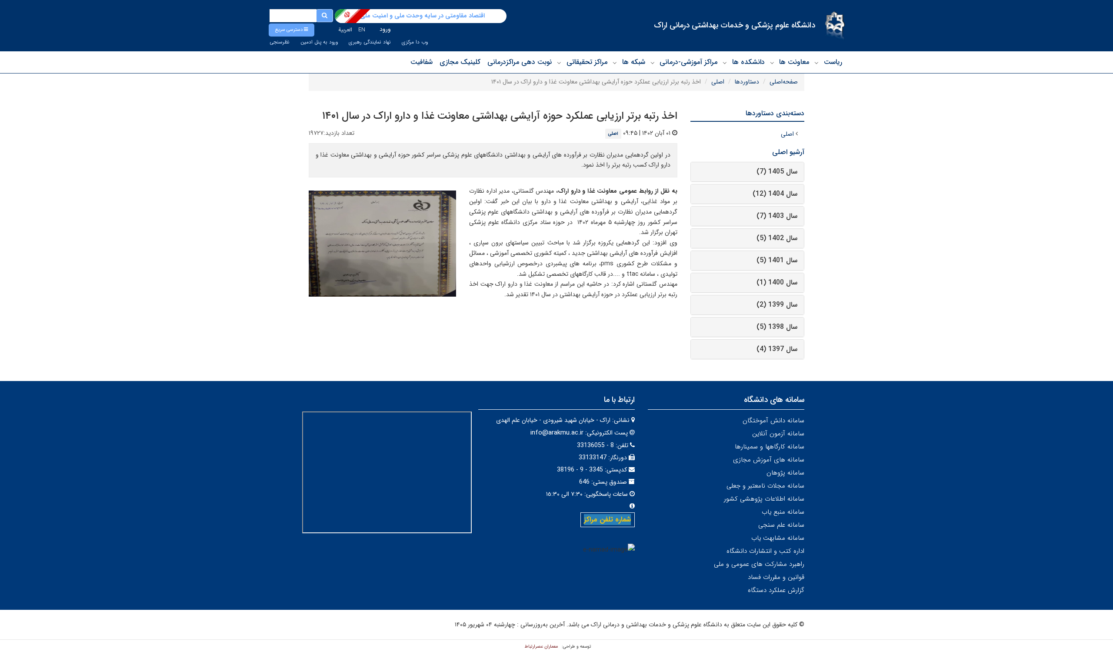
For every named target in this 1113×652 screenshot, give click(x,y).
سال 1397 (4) (776, 349)
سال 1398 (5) (776, 326)
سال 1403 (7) (776, 216)
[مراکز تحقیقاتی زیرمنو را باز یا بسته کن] (559, 62)
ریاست (833, 62)
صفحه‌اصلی (784, 82)
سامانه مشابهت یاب (777, 538)
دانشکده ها (748, 62)
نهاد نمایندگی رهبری (370, 42)
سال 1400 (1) (776, 282)
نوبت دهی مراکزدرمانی (519, 62)
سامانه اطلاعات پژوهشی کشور (764, 499)
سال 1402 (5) (776, 238)
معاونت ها (794, 62)
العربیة (345, 29)
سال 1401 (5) (776, 260)
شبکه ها (633, 62)
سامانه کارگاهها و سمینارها (769, 446)
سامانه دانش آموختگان (773, 420)
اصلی (717, 82)
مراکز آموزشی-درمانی (688, 62)
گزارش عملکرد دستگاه (776, 590)
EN (361, 29)
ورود (385, 29)
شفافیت (421, 62)
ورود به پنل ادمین (319, 42)
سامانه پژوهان (785, 473)
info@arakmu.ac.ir (556, 433)
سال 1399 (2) (776, 304)
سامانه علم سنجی (781, 525)
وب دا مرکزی (415, 42)
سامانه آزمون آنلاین (778, 433)
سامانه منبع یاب (783, 512)
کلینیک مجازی (460, 62)
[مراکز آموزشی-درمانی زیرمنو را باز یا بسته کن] (652, 62)
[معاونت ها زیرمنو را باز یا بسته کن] (772, 62)
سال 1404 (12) (775, 193)
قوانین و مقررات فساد (776, 577)
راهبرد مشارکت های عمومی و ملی (759, 564)
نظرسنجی (280, 42)
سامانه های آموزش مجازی (768, 460)
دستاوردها (747, 82)
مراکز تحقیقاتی (586, 62)
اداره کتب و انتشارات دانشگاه (765, 551)
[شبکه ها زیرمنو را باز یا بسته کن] (615, 62)
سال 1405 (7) (776, 171)
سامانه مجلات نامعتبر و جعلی (765, 486)
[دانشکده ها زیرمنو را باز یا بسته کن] (725, 62)
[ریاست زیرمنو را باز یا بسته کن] (816, 62)
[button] (291, 30)
